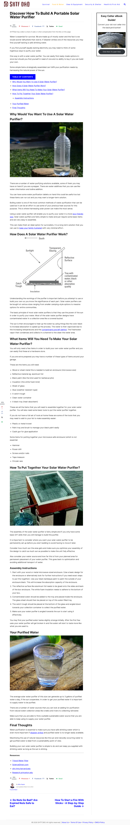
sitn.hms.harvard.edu (21, 769)
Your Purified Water (20, 104)
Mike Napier (21, 784)
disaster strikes (36, 733)
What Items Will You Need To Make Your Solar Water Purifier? (38, 90)
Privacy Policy (88, 822)
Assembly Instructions (24, 98)
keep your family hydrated (30, 228)
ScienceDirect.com (20, 765)
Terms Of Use (76, 822)
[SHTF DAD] (21, 4)
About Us (65, 822)
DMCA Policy (100, 822)
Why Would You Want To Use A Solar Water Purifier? (34, 82)
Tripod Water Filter (20, 761)
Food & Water (13, 789)
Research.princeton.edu (22, 772)
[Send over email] (2, 422)
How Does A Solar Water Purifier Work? (29, 86)
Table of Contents (22, 77)
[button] (111, 51)
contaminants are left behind (54, 330)
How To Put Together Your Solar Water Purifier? (32, 94)
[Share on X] (2, 417)
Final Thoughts (18, 108)
